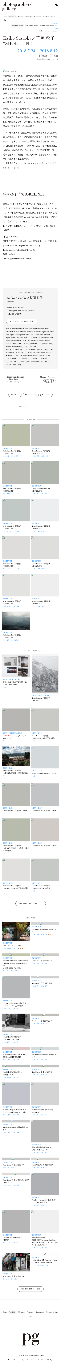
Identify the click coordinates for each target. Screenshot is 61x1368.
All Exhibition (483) (30, 1289)
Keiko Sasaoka (44, 31)
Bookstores (31, 1360)
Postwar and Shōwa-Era (48, 25)
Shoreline (53, 31)
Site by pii (50, 1360)
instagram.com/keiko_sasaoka (21, 310)
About (52, 17)
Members (20, 17)
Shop (5, 20)
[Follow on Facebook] (34, 1325)
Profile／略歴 (15, 314)
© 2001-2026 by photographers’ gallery (30, 1355)
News (6, 17)
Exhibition (12, 17)
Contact (46, 17)
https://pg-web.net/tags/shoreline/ (17, 258)
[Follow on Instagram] (19, 1325)
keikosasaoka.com (16, 307)
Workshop (29, 17)
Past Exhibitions (17, 25)
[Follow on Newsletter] (41, 1325)
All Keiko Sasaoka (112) (30, 903)
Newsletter (41, 1360)
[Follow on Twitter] (26, 1325)
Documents (38, 17)
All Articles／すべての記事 (21, 321)
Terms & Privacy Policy (16, 1360)
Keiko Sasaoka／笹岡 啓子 (25, 299)
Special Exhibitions (31, 25)
